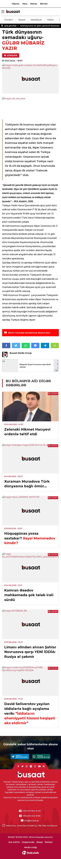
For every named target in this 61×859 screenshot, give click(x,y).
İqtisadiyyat (36, 19)
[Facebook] (18, 766)
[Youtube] (39, 766)
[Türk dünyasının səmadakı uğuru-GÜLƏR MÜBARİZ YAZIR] (30, 79)
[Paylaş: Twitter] (16, 345)
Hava (24, 4)
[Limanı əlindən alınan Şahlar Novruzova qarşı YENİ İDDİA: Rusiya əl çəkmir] (30, 624)
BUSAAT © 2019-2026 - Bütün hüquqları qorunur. (30, 837)
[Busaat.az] (13, 12)
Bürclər (44, 4)
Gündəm (8, 19)
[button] (55, 345)
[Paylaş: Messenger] (35, 345)
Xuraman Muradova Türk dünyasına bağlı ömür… (27, 483)
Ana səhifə (14, 842)
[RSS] (44, 766)
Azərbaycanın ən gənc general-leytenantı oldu (34, 26)
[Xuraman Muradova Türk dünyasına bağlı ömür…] (30, 458)
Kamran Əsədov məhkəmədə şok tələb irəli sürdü (28, 595)
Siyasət (21, 19)
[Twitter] (22, 766)
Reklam (49, 842)
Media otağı (30, 847)
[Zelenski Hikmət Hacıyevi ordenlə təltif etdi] (30, 406)
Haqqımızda (28, 842)
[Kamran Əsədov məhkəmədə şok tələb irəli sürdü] (30, 567)
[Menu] (3, 12)
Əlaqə (39, 842)
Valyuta (15, 4)
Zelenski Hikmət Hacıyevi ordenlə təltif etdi (27, 431)
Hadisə (50, 19)
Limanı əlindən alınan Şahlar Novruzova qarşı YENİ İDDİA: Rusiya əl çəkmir (30, 652)
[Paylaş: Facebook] (6, 345)
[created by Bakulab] (30, 853)
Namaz (33, 4)
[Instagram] (27, 766)
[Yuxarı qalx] (53, 851)
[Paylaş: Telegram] (45, 345)
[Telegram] (20, 756)
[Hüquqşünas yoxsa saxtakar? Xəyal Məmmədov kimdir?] (30, 510)
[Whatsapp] (41, 756)
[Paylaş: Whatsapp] (26, 345)
